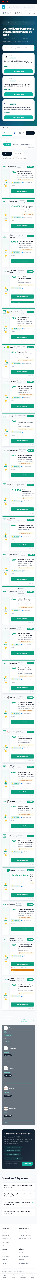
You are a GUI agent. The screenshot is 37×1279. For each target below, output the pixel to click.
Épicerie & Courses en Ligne (20, 697)
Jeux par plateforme (20, 939)
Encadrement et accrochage (21, 201)
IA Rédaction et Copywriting (20, 835)
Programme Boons (25, 1238)
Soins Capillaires (21, 870)
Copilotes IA (18, 801)
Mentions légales (24, 1263)
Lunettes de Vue (21, 271)
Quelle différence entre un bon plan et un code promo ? (18, 1186)
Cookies (21, 1259)
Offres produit (9, 158)
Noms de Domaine (19, 166)
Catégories (8, 13)
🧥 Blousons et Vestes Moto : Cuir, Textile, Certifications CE (21, 592)
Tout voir (7, 133)
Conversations (24, 1232)
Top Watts (7, 144)
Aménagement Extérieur (22, 450)
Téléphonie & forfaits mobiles (20, 732)
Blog (3, 1245)
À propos (5, 1253)
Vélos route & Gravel (20, 485)
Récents (15, 144)
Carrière (4, 1259)
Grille (23, 133)
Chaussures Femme (20, 766)
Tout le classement (24, 1020)
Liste (31, 133)
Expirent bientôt (25, 144)
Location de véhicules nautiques (19, 347)
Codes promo (21, 13)
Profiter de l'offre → (22, 191)
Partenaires (5, 1256)
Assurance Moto (20, 236)
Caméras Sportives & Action (20, 416)
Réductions (20, 154)
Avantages (23, 158)
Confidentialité (24, 1256)
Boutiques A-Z (6, 1238)
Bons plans (5, 1235)
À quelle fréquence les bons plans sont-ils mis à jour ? (18, 1195)
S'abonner (27, 1163)
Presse (4, 1263)
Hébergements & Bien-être (23, 554)
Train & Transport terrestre (22, 312)
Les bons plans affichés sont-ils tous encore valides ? (18, 1203)
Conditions (22, 1253)
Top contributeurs (25, 1235)
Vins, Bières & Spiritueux (20, 519)
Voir (6, 1041)
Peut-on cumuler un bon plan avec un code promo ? (18, 1212)
